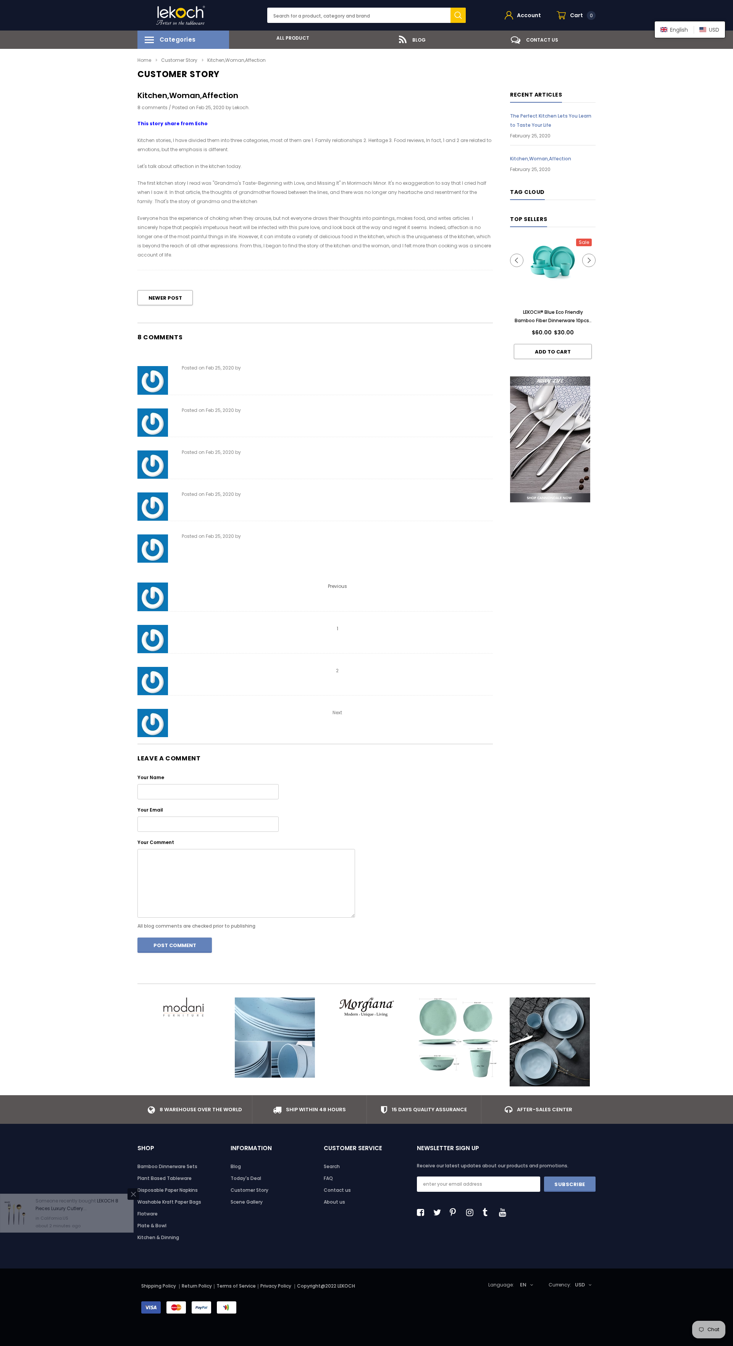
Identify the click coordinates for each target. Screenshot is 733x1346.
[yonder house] (458, 1037)
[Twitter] (439, 1212)
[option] (290, 38)
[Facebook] (422, 1212)
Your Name (150, 777)
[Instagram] (472, 1212)
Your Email (150, 810)
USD (580, 1284)
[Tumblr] (488, 1212)
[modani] (183, 1007)
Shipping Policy (158, 1286)
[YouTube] (504, 1212)
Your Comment (155, 842)
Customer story (179, 60)
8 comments (153, 107)
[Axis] (550, 1041)
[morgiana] (366, 1007)
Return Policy (197, 1286)
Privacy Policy (276, 1286)
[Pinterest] (455, 1212)
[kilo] (275, 1037)
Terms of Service (236, 1286)
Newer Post (165, 298)
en (523, 1284)
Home (144, 60)
